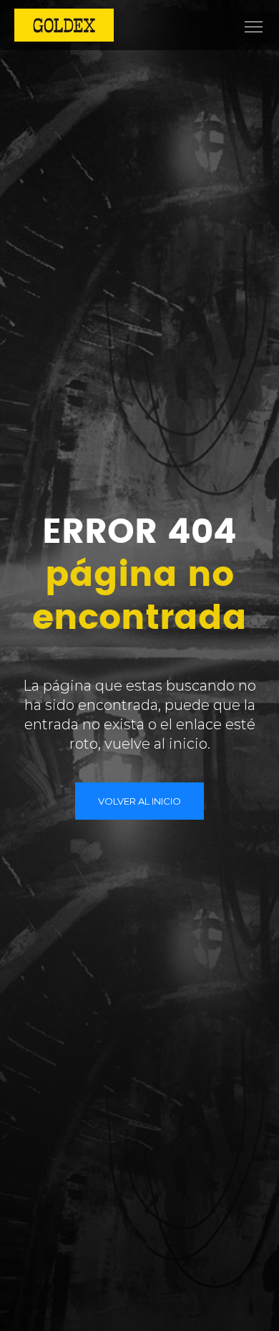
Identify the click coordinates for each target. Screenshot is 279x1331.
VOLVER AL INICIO (139, 801)
